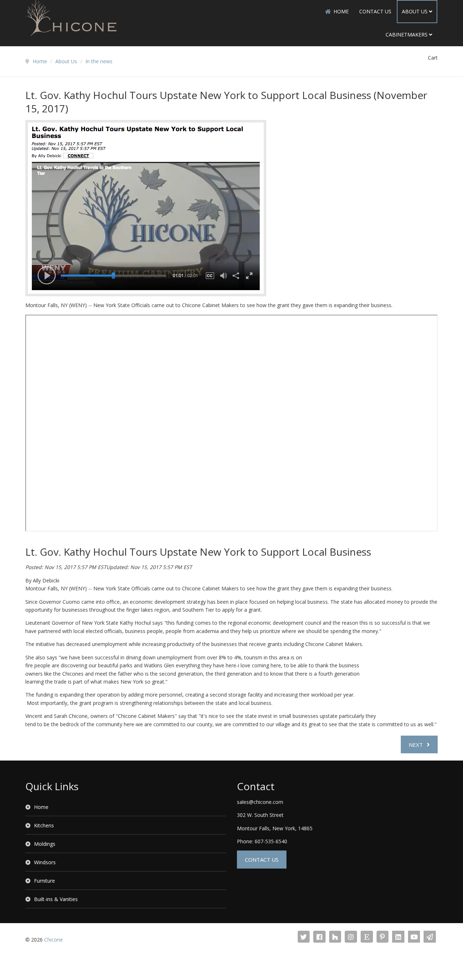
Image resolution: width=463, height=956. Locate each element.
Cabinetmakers (407, 34)
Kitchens (44, 825)
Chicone (53, 939)
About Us (415, 11)
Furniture (44, 880)
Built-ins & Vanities (56, 899)
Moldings (44, 843)
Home (341, 11)
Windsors (45, 862)
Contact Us (375, 11)
